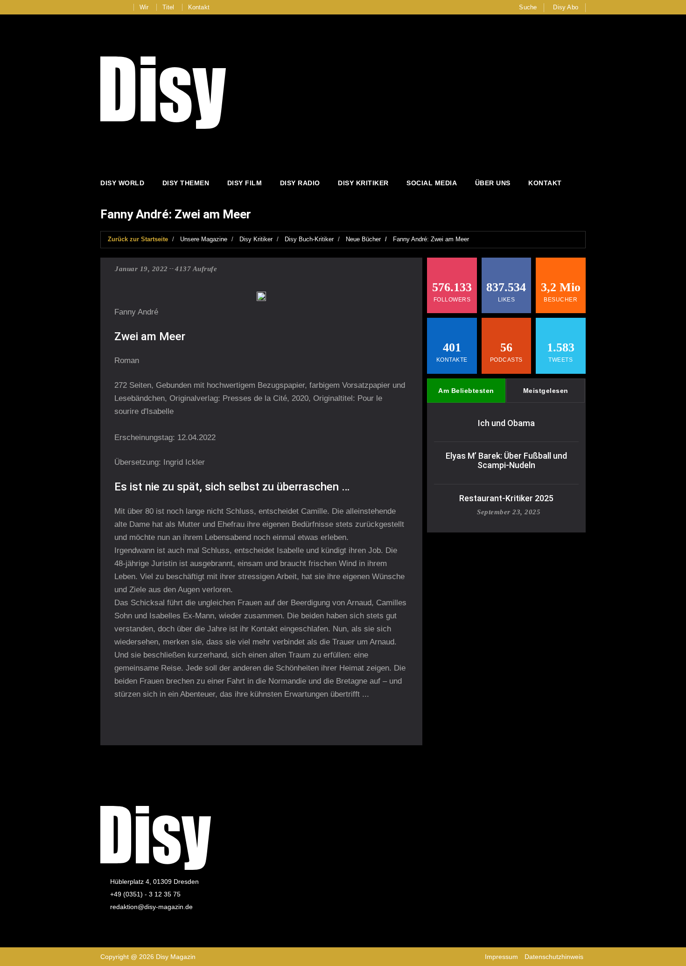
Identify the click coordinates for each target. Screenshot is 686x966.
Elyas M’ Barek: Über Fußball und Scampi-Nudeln (506, 460)
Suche (528, 7)
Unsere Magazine (203, 239)
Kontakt (199, 7)
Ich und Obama (506, 423)
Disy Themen (186, 183)
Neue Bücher (363, 239)
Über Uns (493, 183)
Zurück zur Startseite (138, 239)
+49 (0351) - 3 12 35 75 (145, 894)
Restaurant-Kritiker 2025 (506, 498)
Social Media (431, 183)
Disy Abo (565, 7)
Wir (144, 7)
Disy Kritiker (363, 183)
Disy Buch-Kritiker (309, 239)
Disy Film (244, 183)
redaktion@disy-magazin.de (151, 906)
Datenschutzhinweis (554, 956)
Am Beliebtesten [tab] (466, 390)
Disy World (122, 183)
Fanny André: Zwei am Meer (431, 239)
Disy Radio (300, 183)
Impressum (501, 956)
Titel (168, 7)
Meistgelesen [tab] (545, 390)
